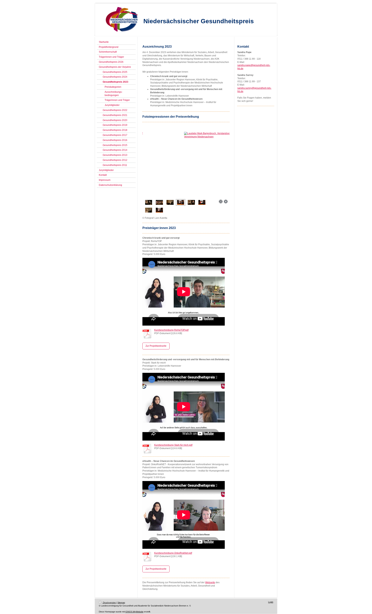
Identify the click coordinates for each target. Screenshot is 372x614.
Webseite (210, 582)
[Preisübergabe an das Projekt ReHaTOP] (186, 164)
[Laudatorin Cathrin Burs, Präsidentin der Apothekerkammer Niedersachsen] (191, 202)
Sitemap (121, 602)
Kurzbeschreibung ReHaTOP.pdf (171, 330)
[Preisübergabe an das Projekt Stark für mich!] (201, 202)
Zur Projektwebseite (156, 346)
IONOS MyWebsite (134, 612)
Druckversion (109, 602)
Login (270, 602)
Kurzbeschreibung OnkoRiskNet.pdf (173, 553)
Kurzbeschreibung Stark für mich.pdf (173, 445)
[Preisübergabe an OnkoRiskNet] (159, 210)
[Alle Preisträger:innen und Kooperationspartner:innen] (159, 202)
